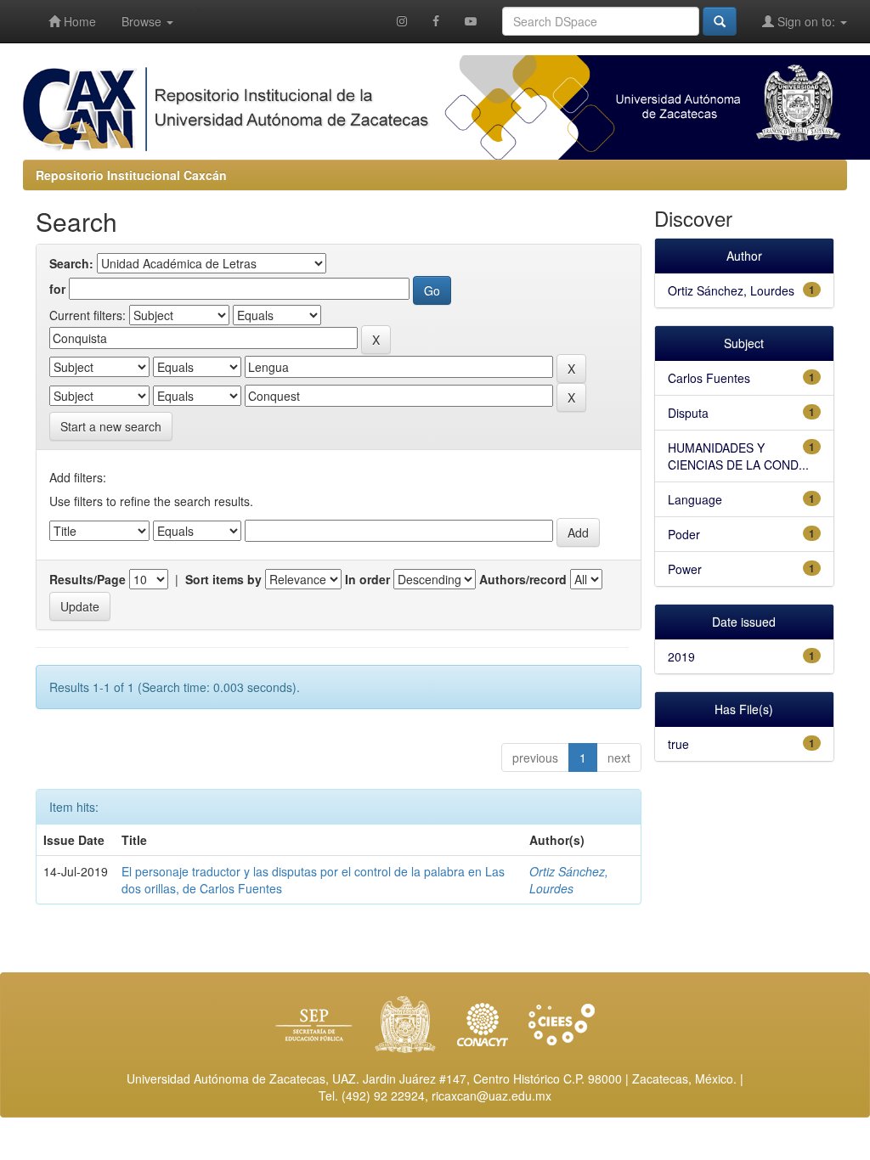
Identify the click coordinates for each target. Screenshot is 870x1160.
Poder (684, 534)
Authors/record (523, 579)
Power (685, 568)
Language (695, 499)
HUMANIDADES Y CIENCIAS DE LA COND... (738, 456)
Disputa (688, 412)
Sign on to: (806, 21)
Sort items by (223, 579)
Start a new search (110, 426)
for (57, 288)
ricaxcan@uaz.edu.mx (491, 1095)
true (678, 743)
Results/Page (87, 579)
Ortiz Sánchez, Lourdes (568, 880)
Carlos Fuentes (709, 377)
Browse (143, 21)
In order (367, 579)
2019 (681, 656)
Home (78, 21)
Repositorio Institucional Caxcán (131, 174)
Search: (71, 263)
